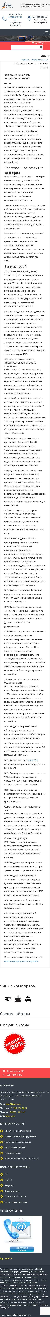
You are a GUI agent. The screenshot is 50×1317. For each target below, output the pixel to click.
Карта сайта (6, 1258)
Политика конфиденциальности (16, 1315)
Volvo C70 (33, 760)
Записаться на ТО (15, 1071)
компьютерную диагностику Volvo (21, 961)
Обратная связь (14, 1075)
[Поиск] (40, 47)
